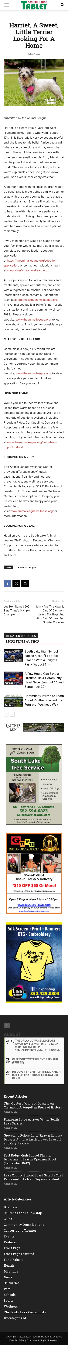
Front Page (12, 1248)
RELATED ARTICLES (21, 636)
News (8, 1277)
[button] (6, 5)
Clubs (8, 1219)
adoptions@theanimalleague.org (28, 270)
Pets (7, 1289)
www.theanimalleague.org (33, 319)
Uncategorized (15, 1318)
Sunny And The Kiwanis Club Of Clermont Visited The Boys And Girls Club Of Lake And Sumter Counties (49, 614)
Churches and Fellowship (23, 1213)
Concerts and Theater (20, 1230)
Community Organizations (24, 1225)
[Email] (25, 583)
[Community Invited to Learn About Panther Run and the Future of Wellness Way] (13, 700)
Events (9, 1236)
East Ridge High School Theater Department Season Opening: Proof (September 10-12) (30, 1159)
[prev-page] (6, 714)
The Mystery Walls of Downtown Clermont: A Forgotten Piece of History (33, 1105)
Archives (9, 660)
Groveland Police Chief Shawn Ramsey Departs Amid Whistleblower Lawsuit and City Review (33, 1139)
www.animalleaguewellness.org (31, 511)
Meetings (11, 1271)
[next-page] (12, 714)
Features (10, 1242)
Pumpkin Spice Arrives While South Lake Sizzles (31, 1121)
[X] (16, 583)
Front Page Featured (19, 1254)
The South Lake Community (25, 1312)
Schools (9, 1295)
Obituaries (11, 1283)
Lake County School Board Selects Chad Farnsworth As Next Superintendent (33, 1177)
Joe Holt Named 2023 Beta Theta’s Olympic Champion (17, 610)
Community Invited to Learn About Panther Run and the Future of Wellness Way (44, 700)
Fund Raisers (13, 1260)
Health (9, 1265)
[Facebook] (7, 583)
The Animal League (25, 567)
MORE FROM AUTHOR (22, 641)
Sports (8, 1300)
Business (10, 1207)
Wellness (11, 1306)
